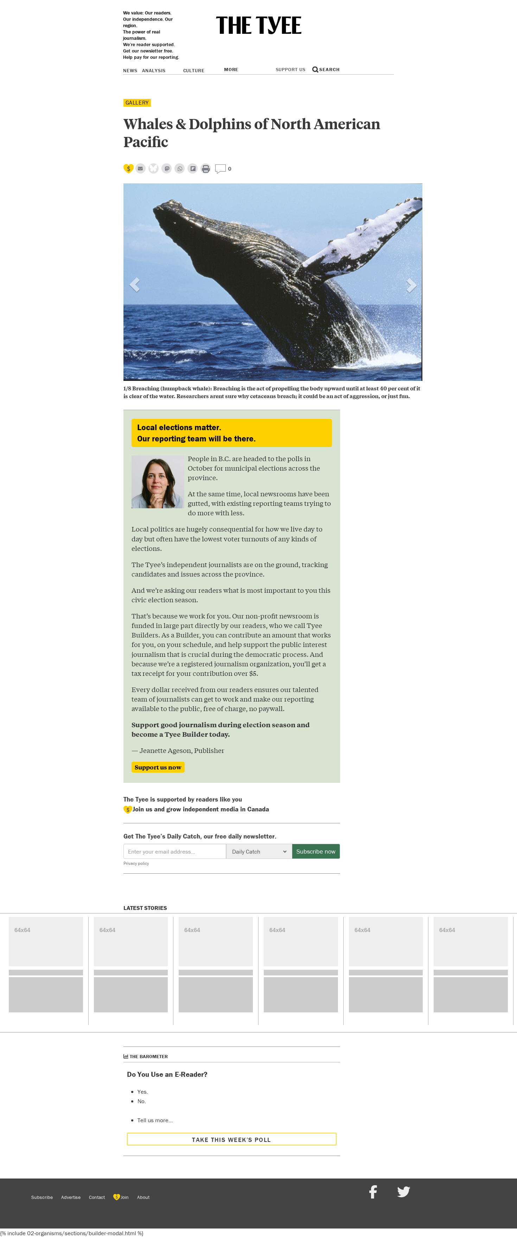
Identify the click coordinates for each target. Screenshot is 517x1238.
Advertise (71, 1197)
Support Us (291, 69)
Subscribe (42, 1197)
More (231, 69)
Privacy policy (136, 863)
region (129, 25)
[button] (145, 293)
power (138, 32)
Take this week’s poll (231, 1140)
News (130, 70)
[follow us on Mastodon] (166, 168)
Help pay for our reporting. (151, 57)
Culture (194, 70)
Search (329, 69)
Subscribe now (316, 851)
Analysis (154, 70)
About (143, 1197)
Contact (97, 1197)
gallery (137, 102)
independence (147, 19)
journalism (134, 38)
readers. (162, 13)
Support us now (158, 767)
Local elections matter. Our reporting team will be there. (196, 433)
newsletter (151, 51)
